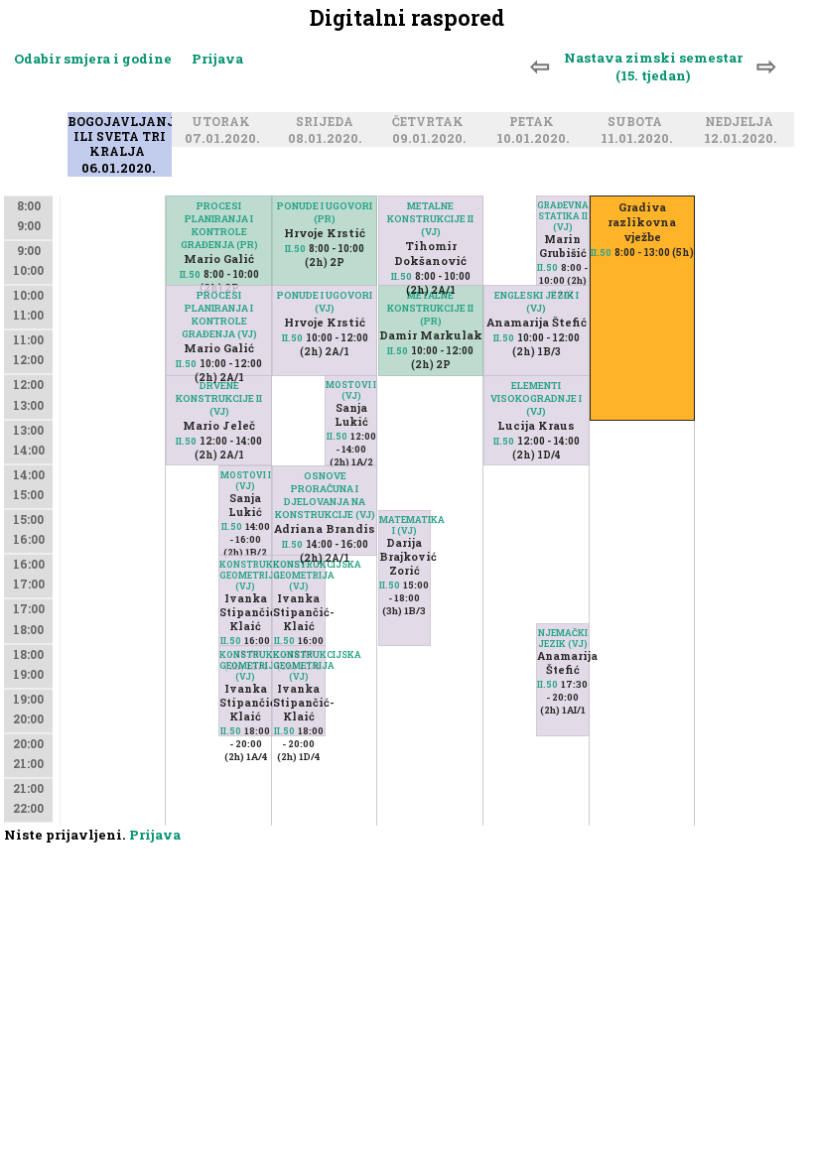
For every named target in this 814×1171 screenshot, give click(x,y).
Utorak (224, 122)
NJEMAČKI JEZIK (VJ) (563, 638)
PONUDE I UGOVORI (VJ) (324, 302)
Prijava (217, 58)
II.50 (231, 526)
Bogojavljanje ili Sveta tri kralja (125, 137)
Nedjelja (742, 122)
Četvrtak (431, 122)
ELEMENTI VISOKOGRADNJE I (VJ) (536, 398)
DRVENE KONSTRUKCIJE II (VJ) (219, 398)
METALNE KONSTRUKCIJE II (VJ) (430, 218)
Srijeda (327, 122)
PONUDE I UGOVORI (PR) (324, 212)
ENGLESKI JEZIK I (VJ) (536, 302)
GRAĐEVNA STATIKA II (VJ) (563, 215)
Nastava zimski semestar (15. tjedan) (653, 66)
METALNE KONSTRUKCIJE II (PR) (430, 308)
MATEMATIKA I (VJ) (405, 525)
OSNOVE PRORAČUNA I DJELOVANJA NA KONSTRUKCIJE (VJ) (325, 495)
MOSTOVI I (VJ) (245, 480)
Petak (534, 122)
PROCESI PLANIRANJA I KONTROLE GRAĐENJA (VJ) (219, 314)
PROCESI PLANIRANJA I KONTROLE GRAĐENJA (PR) (219, 225)
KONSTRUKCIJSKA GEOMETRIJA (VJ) (245, 575)
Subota (638, 122)
